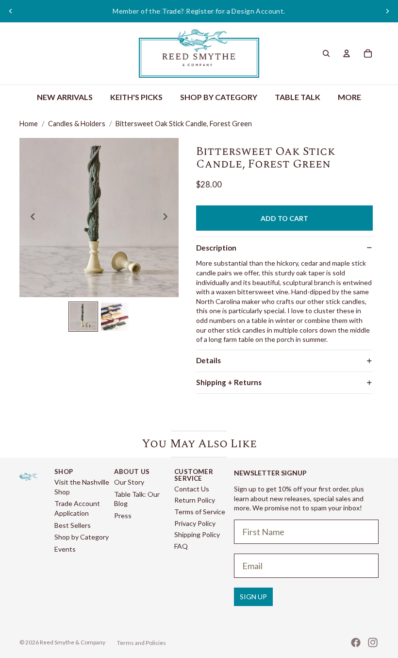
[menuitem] (349, 97)
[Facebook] (356, 642)
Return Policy (194, 500)
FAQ (181, 546)
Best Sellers (72, 525)
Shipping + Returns (229, 382)
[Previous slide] (10, 11)
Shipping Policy (197, 534)
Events (65, 549)
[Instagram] (373, 642)
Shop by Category (81, 537)
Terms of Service (199, 511)
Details (208, 360)
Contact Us (191, 489)
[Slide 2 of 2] (115, 316)
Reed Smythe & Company (72, 642)
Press (123, 515)
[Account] (346, 53)
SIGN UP (253, 596)
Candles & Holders (76, 123)
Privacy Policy (195, 523)
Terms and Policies (141, 642)
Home (28, 123)
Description (216, 247)
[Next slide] (387, 11)
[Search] (326, 53)
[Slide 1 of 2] (83, 316)
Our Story (129, 482)
